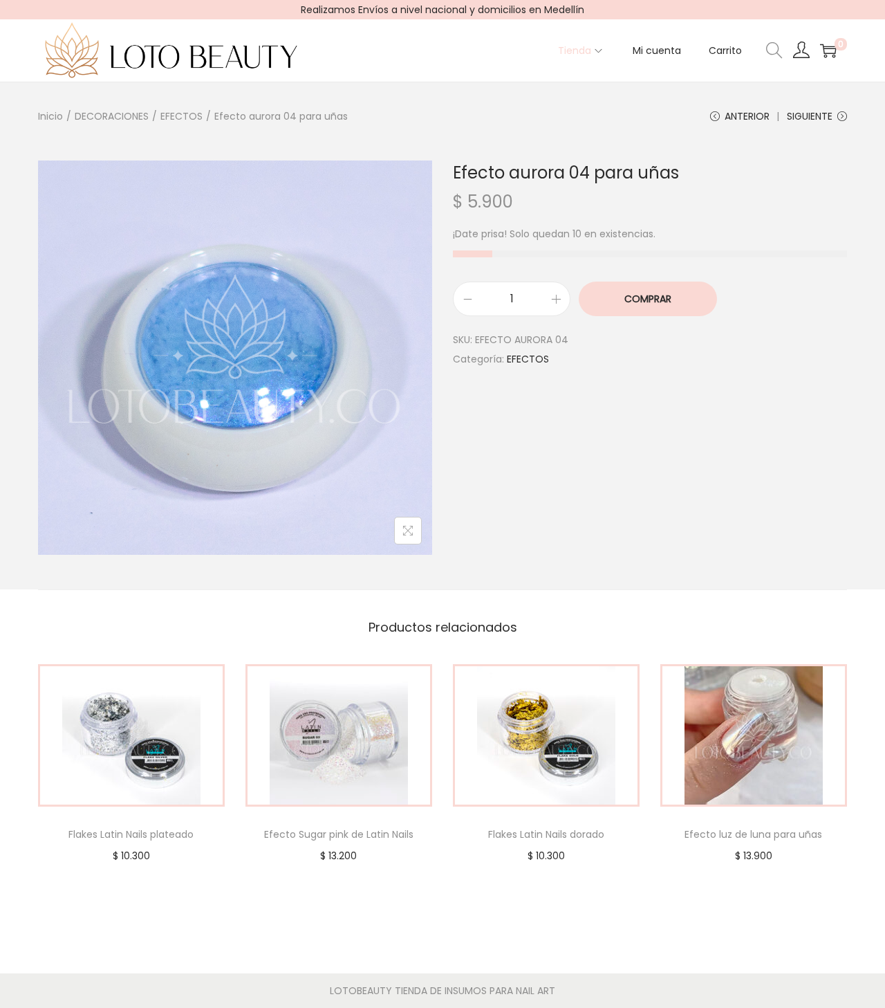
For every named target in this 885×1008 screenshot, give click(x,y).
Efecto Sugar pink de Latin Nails (338, 834)
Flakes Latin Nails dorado (546, 834)
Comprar (647, 299)
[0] (828, 50)
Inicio (50, 116)
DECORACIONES (112, 116)
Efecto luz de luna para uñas (753, 834)
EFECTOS (181, 116)
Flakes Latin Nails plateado (131, 834)
